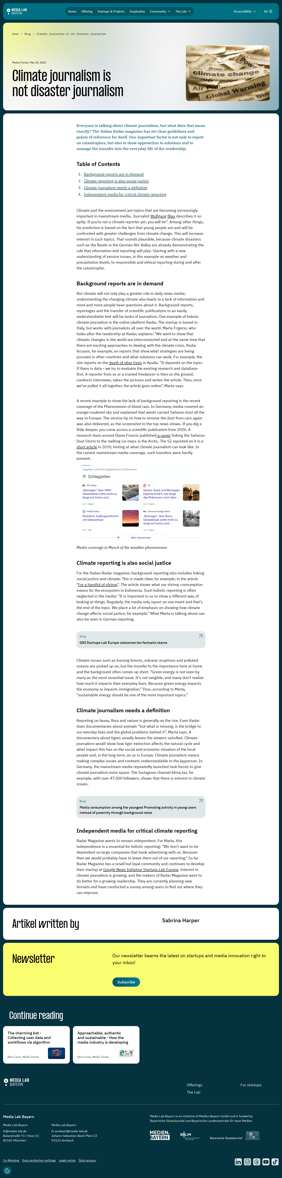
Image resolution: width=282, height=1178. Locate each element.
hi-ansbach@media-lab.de (69, 1131)
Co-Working (11, 1160)
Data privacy (87, 1160)
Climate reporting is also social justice (116, 180)
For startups (251, 1084)
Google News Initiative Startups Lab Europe (140, 869)
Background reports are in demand (114, 174)
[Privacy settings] (7, 1170)
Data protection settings (39, 1160)
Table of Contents (98, 163)
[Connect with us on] (238, 1162)
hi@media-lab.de (14, 1131)
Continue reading (36, 1016)
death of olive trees (125, 362)
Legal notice (67, 1160)
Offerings (194, 1084)
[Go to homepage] (16, 11)
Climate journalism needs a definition (115, 187)
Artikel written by (45, 924)
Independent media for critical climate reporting (125, 194)
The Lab (193, 1092)
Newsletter (33, 959)
